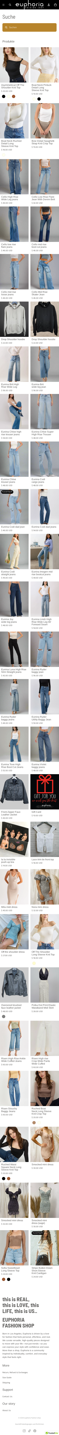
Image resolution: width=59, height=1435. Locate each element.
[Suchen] (10, 4)
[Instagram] (24, 1431)
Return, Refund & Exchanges (15, 1372)
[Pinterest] (35, 1431)
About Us (6, 1410)
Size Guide (6, 1377)
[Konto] (48, 4)
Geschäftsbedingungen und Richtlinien (29, 1424)
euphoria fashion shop (32, 1418)
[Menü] (3, 4)
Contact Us (7, 1396)
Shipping (6, 1382)
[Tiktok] (29, 1431)
